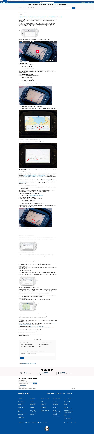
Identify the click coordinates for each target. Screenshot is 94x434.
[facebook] (64, 422)
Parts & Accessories (42, 4)
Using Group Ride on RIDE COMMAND (36, 195)
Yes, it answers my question (26, 342)
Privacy (29, 422)
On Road (11, 0)
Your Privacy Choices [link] (34, 422)
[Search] (53, 2)
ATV (33, 363)
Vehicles (29, 4)
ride (24, 363)
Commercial (18, 0)
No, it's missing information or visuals (45, 342)
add (28, 363)
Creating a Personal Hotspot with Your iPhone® (33, 176)
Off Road (5, 0)
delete (30, 363)
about (23, 363)
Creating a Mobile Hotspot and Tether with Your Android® (34, 175)
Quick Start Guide (33, 326)
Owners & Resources (62, 4)
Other (40, 346)
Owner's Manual (41, 326)
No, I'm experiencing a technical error (27, 346)
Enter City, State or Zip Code (24, 381)
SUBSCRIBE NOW (50, 393)
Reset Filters (73, 388)
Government (23, 0)
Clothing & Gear (50, 4)
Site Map (26, 422)
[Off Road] (4, 2)
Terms (41, 422)
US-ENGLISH (69, 393)
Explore (56, 4)
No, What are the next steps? (44, 344)
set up (35, 363)
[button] (29, 373)
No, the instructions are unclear (26, 344)
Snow (8, 0)
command (26, 363)
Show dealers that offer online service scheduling (27, 388)
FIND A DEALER (60, 393)
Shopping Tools (35, 4)
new (32, 363)
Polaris (1, 0)
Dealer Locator (50, 327)
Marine (14, 0)
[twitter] (71, 422)
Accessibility (45, 422)
